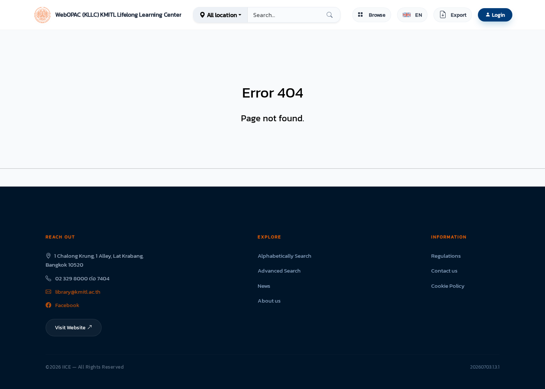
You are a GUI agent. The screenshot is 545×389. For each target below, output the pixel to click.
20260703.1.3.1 (484, 366)
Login (498, 15)
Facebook (66, 305)
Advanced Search (279, 270)
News (264, 285)
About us (269, 300)
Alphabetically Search (284, 255)
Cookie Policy (448, 285)
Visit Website (70, 327)
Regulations (446, 255)
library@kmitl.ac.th (77, 291)
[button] (107, 15)
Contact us (444, 270)
